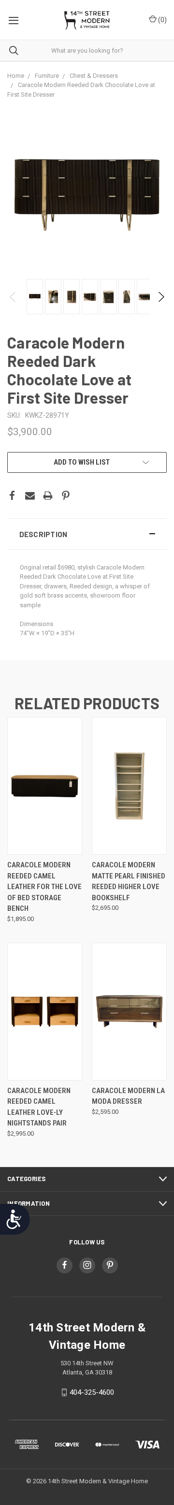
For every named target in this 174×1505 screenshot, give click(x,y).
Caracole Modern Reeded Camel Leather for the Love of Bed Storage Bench (44, 887)
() (162, 20)
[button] (87, 534)
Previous (13, 297)
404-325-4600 (92, 1392)
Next (160, 297)
